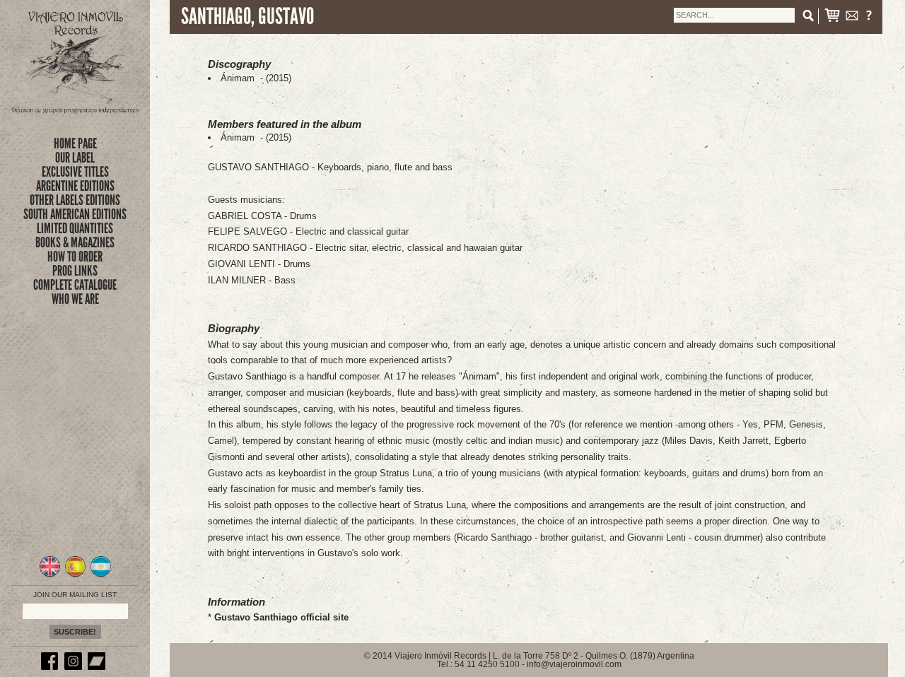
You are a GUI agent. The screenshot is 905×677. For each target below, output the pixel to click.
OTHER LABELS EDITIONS (75, 200)
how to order (75, 256)
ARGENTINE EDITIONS (75, 185)
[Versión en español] (75, 575)
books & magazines (75, 242)
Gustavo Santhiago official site (281, 617)
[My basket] (832, 18)
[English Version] (50, 575)
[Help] (869, 18)
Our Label (75, 157)
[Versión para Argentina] (100, 575)
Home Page (75, 143)
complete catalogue (75, 284)
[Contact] (852, 18)
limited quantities (75, 228)
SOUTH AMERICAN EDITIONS (75, 214)
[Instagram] (75, 667)
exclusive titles (75, 171)
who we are (75, 298)
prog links (75, 270)
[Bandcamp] (98, 667)
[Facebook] (51, 667)
